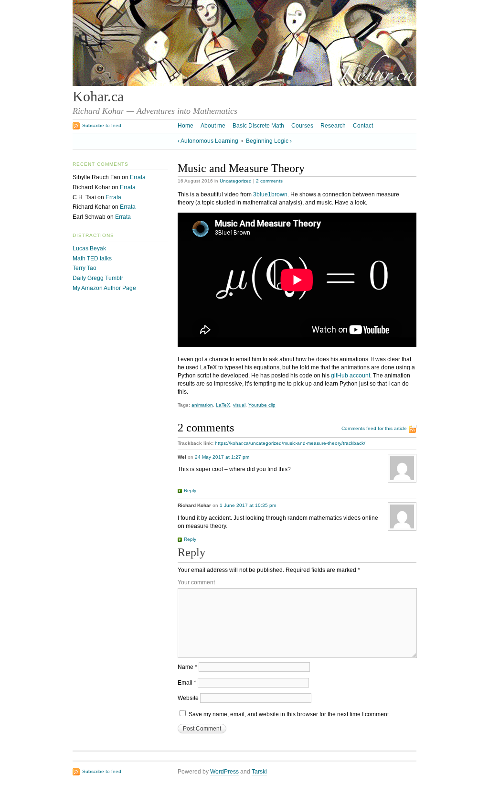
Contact (363, 125)
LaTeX (223, 405)
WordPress (224, 771)
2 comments (269, 180)
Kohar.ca (98, 96)
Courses (302, 125)
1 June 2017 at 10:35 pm (248, 505)
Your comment (196, 582)
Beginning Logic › (269, 141)
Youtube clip (262, 405)
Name (187, 667)
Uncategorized (236, 180)
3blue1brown (270, 194)
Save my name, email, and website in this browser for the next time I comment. (289, 714)
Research (333, 125)
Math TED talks (92, 258)
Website (188, 698)
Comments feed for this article (374, 428)
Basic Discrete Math (258, 125)
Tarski (259, 771)
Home (185, 125)
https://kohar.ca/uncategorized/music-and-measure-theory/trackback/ (290, 443)
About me (213, 125)
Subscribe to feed (101, 125)
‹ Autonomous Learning (208, 141)
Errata (138, 177)
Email (187, 682)
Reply (190, 490)
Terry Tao (84, 268)
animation (202, 405)
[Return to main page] (244, 84)
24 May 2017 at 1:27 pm (222, 457)
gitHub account (350, 375)
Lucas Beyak (89, 248)
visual (239, 405)
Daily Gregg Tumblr (98, 278)
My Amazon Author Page (104, 288)
